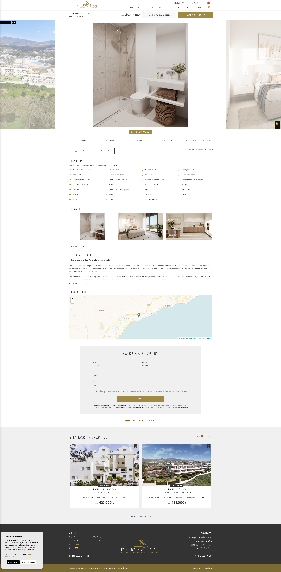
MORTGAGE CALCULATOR (198, 140)
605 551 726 (195, 3)
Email (95, 372)
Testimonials (184, 7)
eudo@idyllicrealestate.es (200, 544)
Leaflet (180, 338)
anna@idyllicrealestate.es (200, 537)
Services (170, 7)
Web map (124, 568)
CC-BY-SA (208, 338)
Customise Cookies (28, 562)
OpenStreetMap (193, 338)
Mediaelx (208, 568)
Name (95, 362)
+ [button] (72, 298)
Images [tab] (140, 140)
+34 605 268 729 (203, 548)
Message (145, 362)
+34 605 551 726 (204, 541)
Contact (199, 7)
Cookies (117, 568)
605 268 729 (177, 3)
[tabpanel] (104, 476)
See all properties (140, 516)
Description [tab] (111, 140)
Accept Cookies (13, 562)
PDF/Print (105, 151)
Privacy (110, 568)
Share (81, 151)
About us (142, 7)
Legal (105, 568)
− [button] (72, 301)
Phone (95, 381)
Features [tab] (82, 140)
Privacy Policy (149, 391)
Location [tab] (169, 140)
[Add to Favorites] (135, 446)
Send (140, 398)
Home (130, 7)
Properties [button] (156, 7)
